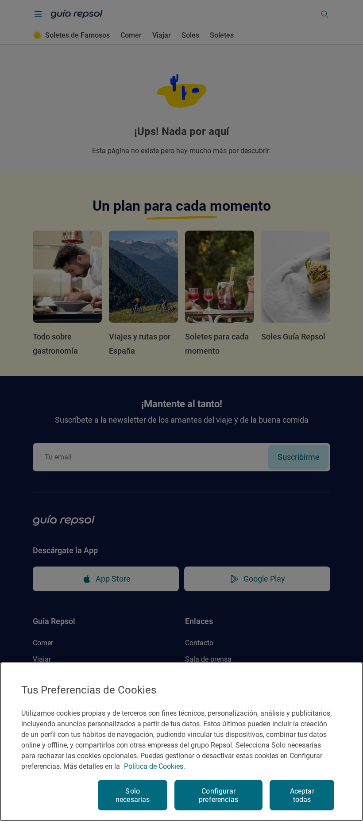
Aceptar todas (302, 795)
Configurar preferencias (218, 795)
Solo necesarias (133, 795)
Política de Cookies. (154, 766)
